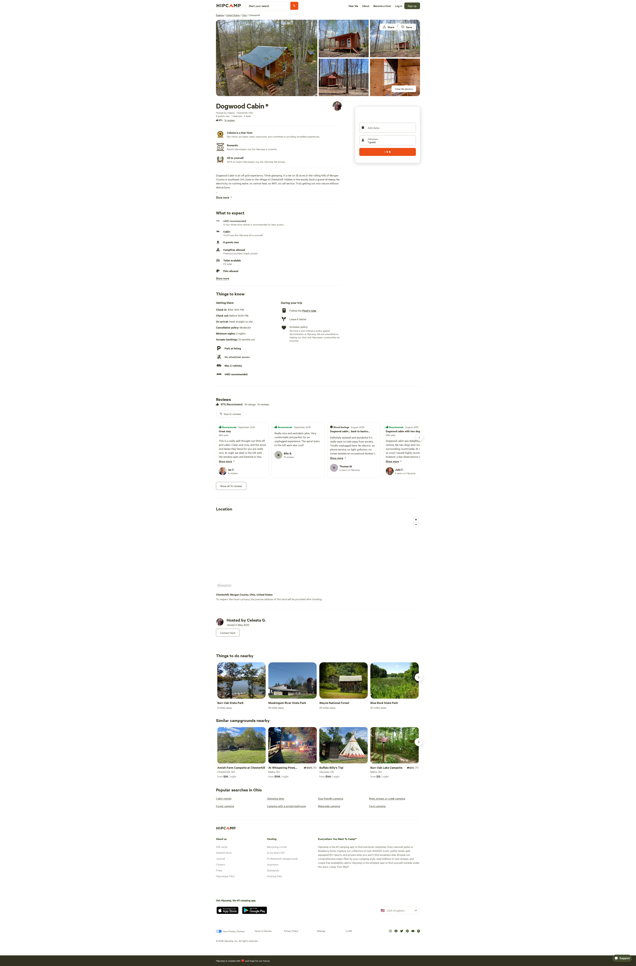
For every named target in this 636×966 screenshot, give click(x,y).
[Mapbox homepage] (224, 585)
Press (219, 870)
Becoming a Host (277, 847)
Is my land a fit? (276, 852)
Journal (220, 858)
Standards (273, 870)
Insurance (272, 864)
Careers (220, 864)
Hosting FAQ (274, 876)
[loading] (387, 152)
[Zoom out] (416, 524)
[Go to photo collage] (266, 58)
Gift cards (221, 847)
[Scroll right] (419, 677)
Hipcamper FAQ (225, 876)
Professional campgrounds (282, 858)
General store (224, 852)
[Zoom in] (416, 519)
